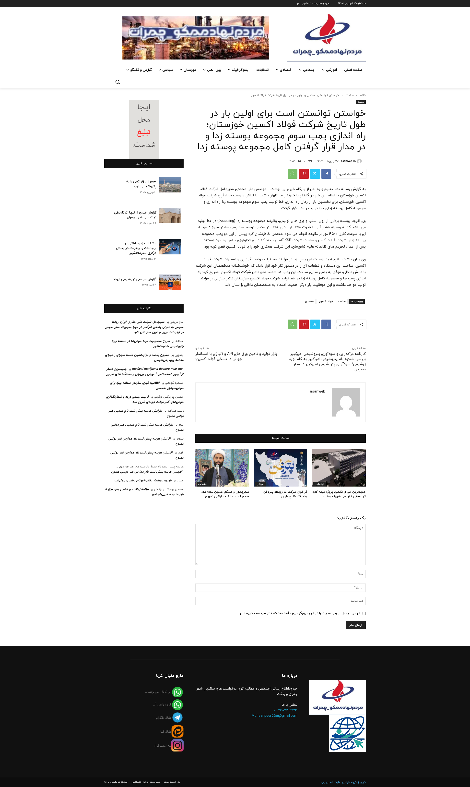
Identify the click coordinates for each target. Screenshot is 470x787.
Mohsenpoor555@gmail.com (274, 716)
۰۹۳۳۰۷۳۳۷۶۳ (285, 710)
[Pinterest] (304, 174)
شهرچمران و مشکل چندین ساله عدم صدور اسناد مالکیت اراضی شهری (225, 494)
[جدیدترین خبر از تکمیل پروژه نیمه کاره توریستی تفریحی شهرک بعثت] (339, 468)
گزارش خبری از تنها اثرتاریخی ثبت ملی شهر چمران (135, 215)
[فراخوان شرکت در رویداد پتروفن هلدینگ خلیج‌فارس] (280, 468)
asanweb (346, 161)
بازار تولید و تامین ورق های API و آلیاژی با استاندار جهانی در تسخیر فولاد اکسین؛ (236, 356)
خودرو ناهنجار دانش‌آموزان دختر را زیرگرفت (143, 480)
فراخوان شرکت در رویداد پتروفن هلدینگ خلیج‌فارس (285, 494)
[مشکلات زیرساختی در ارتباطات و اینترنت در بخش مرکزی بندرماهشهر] (170, 246)
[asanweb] (360, 161)
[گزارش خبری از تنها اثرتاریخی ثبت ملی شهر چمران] (170, 216)
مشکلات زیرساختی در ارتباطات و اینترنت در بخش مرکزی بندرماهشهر (136, 248)
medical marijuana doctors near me (157, 369)
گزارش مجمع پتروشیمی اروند (134, 279)
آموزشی (261, 484)
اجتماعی (319, 484)
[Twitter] (315, 174)
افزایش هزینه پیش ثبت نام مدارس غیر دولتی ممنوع (146, 472)
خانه (363, 95)
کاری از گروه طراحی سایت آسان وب (343, 782)
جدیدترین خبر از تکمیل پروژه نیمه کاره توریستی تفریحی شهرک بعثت (339, 494)
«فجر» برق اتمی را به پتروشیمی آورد (141, 184)
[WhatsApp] (292, 174)
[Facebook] (326, 174)
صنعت (349, 95)
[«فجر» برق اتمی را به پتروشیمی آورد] (170, 184)
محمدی (309, 301)
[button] (117, 82)
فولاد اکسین (325, 301)
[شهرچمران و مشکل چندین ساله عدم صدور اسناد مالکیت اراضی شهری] (222, 468)
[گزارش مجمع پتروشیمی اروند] (170, 282)
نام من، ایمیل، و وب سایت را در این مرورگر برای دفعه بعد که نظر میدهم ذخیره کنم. (300, 613)
